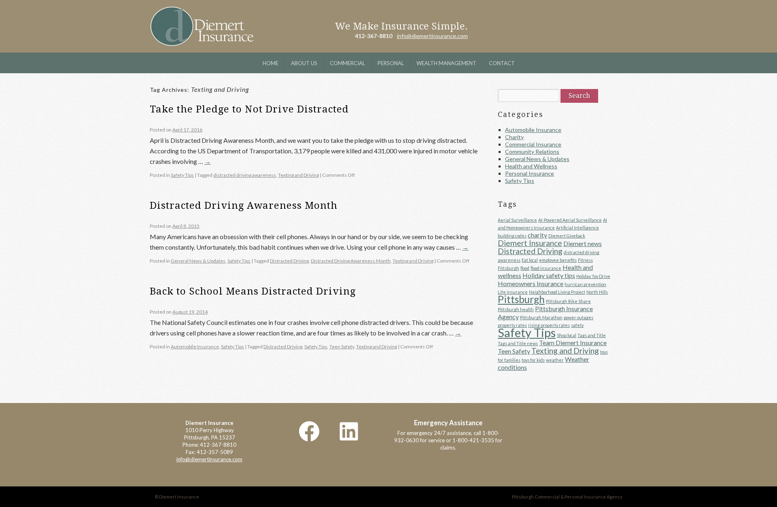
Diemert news (582, 243)
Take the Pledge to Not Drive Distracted (249, 109)
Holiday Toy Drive (593, 276)
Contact (502, 63)
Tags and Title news (518, 343)
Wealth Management (446, 63)
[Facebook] (309, 431)
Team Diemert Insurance (573, 342)
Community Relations (532, 151)
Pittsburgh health (516, 309)
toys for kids (533, 360)
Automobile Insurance (195, 347)
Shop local (566, 335)
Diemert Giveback (566, 235)
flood (524, 268)
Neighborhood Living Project (557, 292)
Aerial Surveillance (517, 220)
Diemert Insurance (202, 26)
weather (555, 360)
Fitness (585, 260)
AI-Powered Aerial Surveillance (570, 220)
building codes (512, 235)
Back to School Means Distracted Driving (253, 291)
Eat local (530, 260)
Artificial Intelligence (577, 227)
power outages (578, 317)
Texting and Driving (298, 175)
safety (577, 325)
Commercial (347, 63)
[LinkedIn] (349, 431)
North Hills (597, 292)
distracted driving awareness (244, 175)
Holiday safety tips (548, 275)
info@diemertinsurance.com (432, 35)
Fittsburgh (508, 268)
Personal (391, 63)
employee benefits (558, 260)
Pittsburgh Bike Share (568, 301)
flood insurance (546, 268)
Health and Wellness (531, 166)
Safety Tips (182, 175)
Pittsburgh (521, 299)
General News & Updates (198, 261)
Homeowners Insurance (530, 283)
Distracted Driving (289, 261)
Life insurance (513, 292)
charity (537, 235)
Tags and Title (591, 335)
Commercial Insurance (533, 144)
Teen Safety (341, 347)
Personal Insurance (529, 173)
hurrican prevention (585, 284)
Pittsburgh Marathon (541, 317)
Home (270, 63)
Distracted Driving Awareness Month (244, 205)
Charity (514, 137)
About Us (304, 63)
